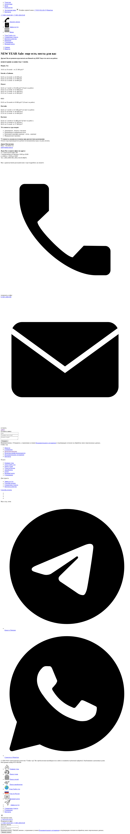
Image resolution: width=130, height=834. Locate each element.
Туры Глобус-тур (10, 35)
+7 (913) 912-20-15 (40, 10)
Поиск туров (9, 466)
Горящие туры (9, 463)
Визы (6, 6)
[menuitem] (67, 2)
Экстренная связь (10, 10)
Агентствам (8, 4)
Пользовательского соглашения (46, 443)
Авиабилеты (9, 470)
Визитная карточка (11, 451)
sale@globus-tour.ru (7, 147)
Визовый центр (10, 44)
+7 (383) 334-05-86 (7, 15)
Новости (7, 448)
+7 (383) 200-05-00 (19, 15)
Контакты (8, 12)
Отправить (5, 441)
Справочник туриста (11, 37)
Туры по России (10, 468)
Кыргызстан (9, 7)
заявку (3, 429)
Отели (7, 471)
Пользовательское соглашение (14, 455)
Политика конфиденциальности (15, 453)
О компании (9, 449)
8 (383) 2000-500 (6, 297)
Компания (8, 40)
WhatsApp (49, 10)
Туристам (8, 2)
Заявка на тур (9, 481)
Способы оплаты (10, 483)
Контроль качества (11, 39)
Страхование (9, 42)
